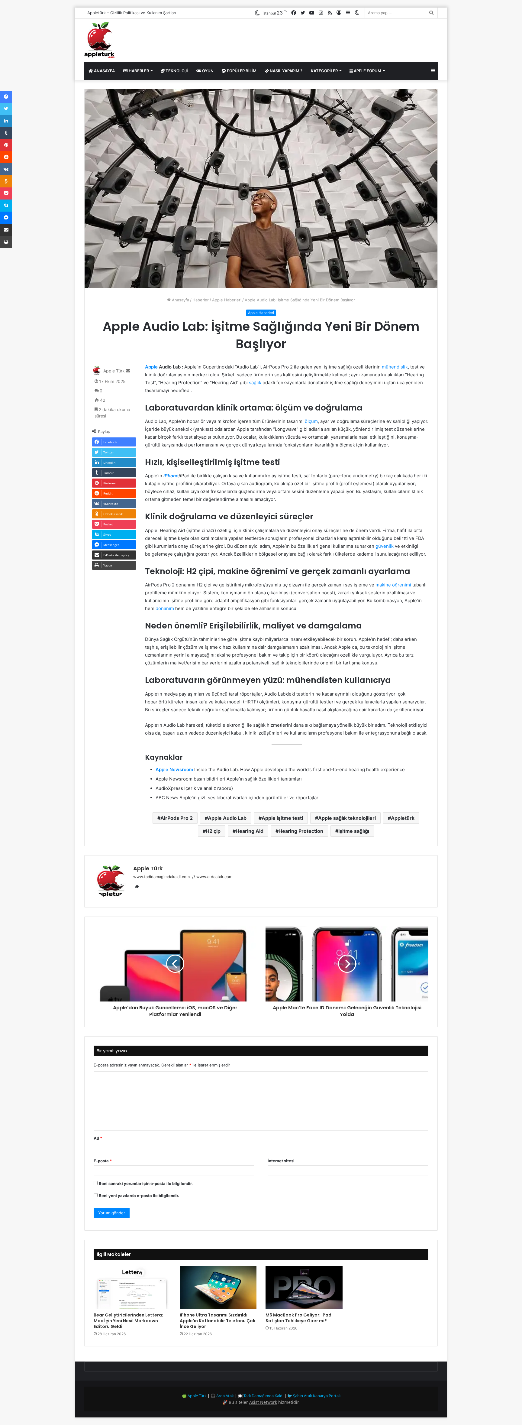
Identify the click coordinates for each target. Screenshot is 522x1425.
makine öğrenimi (393, 585)
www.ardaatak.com (214, 876)
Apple (151, 367)
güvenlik (384, 546)
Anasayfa (104, 70)
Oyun (207, 70)
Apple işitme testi (282, 818)
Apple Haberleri (226, 299)
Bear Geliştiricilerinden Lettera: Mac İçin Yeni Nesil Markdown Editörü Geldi (128, 1320)
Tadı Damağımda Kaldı (263, 1395)
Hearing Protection (301, 831)
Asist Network (263, 1402)
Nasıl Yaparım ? (285, 70)
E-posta (103, 1160)
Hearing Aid (249, 831)
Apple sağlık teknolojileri (347, 818)
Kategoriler (324, 70)
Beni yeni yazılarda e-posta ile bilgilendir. (139, 1195)
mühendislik (395, 367)
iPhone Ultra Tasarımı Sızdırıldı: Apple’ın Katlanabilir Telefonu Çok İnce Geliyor (217, 1320)
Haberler (138, 70)
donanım (165, 608)
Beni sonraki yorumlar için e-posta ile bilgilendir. (146, 1183)
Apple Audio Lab (227, 818)
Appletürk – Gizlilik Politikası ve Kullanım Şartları (131, 12)
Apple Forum (367, 70)
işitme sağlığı (353, 831)
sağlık (255, 382)
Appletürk (402, 818)
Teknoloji (176, 70)
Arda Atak (225, 1395)
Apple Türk (114, 370)
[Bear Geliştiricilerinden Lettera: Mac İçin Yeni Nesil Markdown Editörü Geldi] (132, 1288)
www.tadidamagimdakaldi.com (162, 876)
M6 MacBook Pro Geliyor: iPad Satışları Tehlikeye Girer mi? (298, 1318)
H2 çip (213, 831)
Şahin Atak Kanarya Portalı (316, 1395)
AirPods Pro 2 (176, 818)
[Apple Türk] (99, 40)
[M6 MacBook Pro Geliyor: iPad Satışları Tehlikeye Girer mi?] (304, 1287)
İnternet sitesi (281, 1160)
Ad (98, 1138)
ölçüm (311, 421)
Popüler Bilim (241, 70)
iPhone (171, 476)
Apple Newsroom (174, 769)
